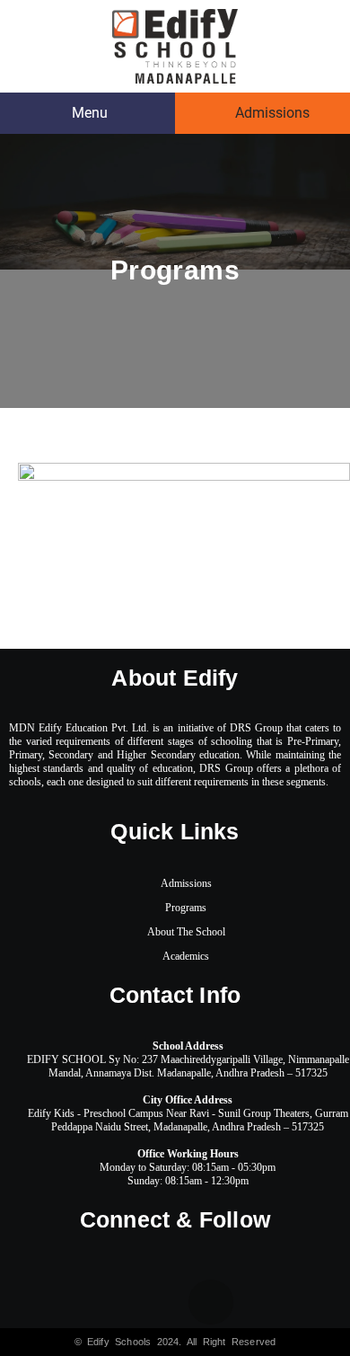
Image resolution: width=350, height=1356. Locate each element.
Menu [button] (88, 112)
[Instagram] (281, 1302)
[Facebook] (69, 1302)
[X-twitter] (140, 1302)
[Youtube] (210, 1302)
